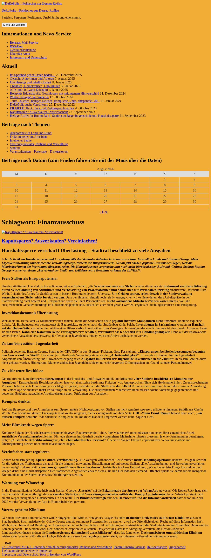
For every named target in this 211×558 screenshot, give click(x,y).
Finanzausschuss (134, 547)
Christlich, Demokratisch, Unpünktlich (35, 86)
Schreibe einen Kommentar (34, 550)
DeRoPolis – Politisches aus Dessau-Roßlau (30, 10)
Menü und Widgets (14, 24)
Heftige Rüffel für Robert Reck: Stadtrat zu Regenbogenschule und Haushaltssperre (64, 115)
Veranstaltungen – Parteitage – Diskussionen (39, 151)
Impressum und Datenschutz (28, 57)
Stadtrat (15, 148)
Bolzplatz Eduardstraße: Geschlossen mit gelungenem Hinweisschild (54, 93)
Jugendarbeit (177, 547)
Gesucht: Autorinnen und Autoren (32, 78)
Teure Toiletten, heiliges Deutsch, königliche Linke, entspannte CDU (55, 101)
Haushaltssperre (157, 547)
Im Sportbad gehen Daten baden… (32, 75)
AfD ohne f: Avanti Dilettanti (29, 89)
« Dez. (104, 212)
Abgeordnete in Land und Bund (31, 133)
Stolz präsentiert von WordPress (60, 554)
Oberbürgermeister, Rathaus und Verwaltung (39, 144)
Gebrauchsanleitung (23, 50)
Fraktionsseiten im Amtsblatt (28, 136)
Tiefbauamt (9, 550)
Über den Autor (20, 53)
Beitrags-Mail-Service (24, 42)
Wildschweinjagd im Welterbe (29, 97)
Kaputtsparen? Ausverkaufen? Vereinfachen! (39, 112)
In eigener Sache (21, 140)
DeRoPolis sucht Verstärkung (29, 104)
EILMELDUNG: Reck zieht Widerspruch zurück (42, 108)
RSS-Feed (16, 46)
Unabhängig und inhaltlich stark (31, 82)
